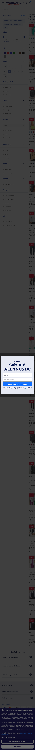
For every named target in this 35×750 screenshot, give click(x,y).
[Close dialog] (32, 358)
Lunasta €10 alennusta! (17, 384)
